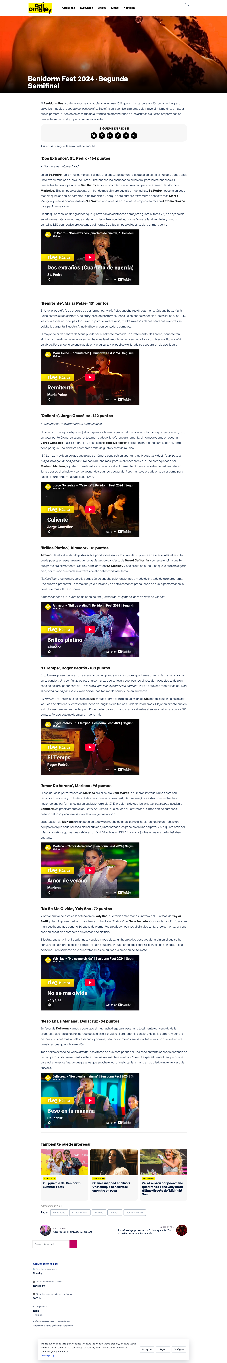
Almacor (114, 1212)
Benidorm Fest (80, 1212)
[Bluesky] (94, 135)
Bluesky (37, 1273)
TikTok (36, 1298)
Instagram (38, 1285)
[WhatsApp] (134, 135)
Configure (179, 1349)
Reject (163, 1349)
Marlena (99, 1212)
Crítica (102, 7)
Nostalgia (129, 7)
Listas (115, 7)
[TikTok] (118, 135)
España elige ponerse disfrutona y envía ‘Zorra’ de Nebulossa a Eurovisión (145, 1232)
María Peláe (59, 1212)
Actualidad (68, 7)
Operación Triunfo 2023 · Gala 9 (72, 1232)
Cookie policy (47, 1355)
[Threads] (126, 135)
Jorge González (134, 1212)
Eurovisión (86, 7)
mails (35, 1310)
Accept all (147, 1349)
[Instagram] (110, 135)
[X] (102, 135)
